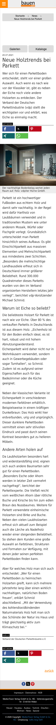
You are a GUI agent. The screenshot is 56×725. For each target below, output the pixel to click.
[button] (8, 129)
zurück (49, 671)
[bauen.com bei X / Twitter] (28, 683)
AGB (40, 692)
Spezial (36, 710)
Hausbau (18, 707)
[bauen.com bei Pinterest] (33, 683)
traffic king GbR (36, 719)
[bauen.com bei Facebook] (24, 683)
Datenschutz (30, 692)
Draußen (45, 707)
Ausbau (27, 707)
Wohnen (20, 710)
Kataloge (41, 49)
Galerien (15, 49)
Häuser (9, 707)
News (28, 710)
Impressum (18, 692)
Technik (35, 707)
